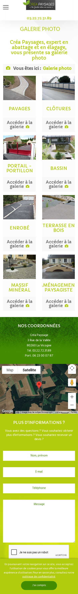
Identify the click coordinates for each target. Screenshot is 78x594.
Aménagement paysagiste (58, 288)
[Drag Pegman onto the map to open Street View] (72, 382)
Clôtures (58, 108)
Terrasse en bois (59, 228)
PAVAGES (19, 108)
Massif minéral (19, 288)
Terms (74, 412)
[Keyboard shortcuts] (17, 412)
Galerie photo (57, 68)
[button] (39, 385)
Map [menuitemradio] (10, 370)
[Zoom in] (72, 397)
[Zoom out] (72, 405)
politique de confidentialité (38, 577)
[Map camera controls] (72, 368)
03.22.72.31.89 (39, 18)
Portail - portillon (19, 168)
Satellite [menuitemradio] (29, 370)
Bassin (58, 168)
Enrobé (19, 228)
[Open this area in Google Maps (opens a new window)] (7, 411)
